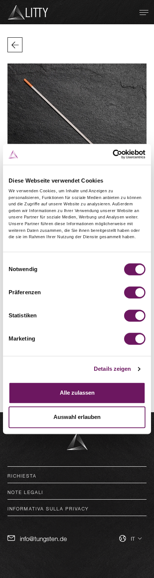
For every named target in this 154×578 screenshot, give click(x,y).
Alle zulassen (77, 392)
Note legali (25, 492)
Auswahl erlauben (77, 417)
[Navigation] (144, 12)
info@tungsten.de (43, 538)
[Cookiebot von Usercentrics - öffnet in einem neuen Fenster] (112, 154)
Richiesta (22, 476)
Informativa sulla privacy (48, 509)
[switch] (134, 292)
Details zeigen (112, 369)
